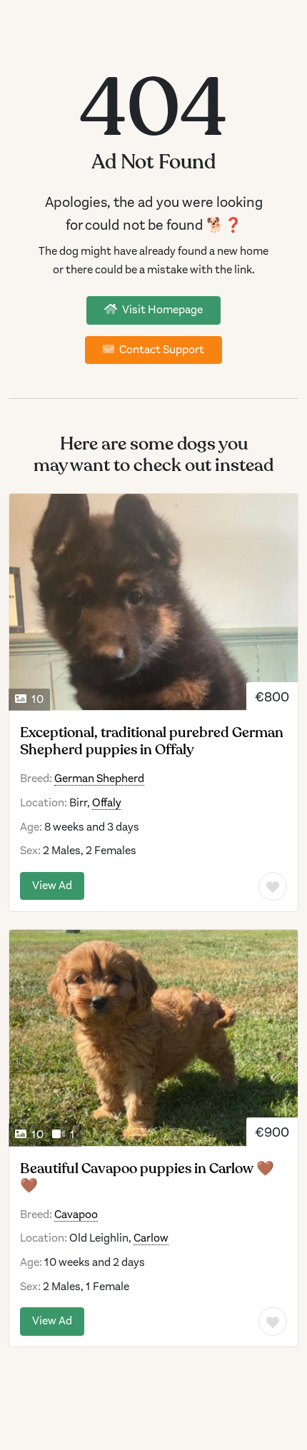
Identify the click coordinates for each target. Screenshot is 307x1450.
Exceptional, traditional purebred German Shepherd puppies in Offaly (151, 741)
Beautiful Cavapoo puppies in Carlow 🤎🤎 (147, 1177)
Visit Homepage (161, 309)
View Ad (52, 885)
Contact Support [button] (160, 349)
